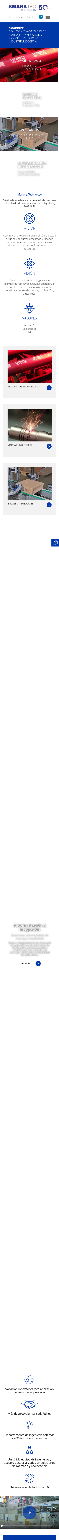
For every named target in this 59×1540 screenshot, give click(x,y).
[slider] (27, 1525)
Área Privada (16, 17)
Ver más (25, 963)
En (33, 17)
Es (28, 17)
